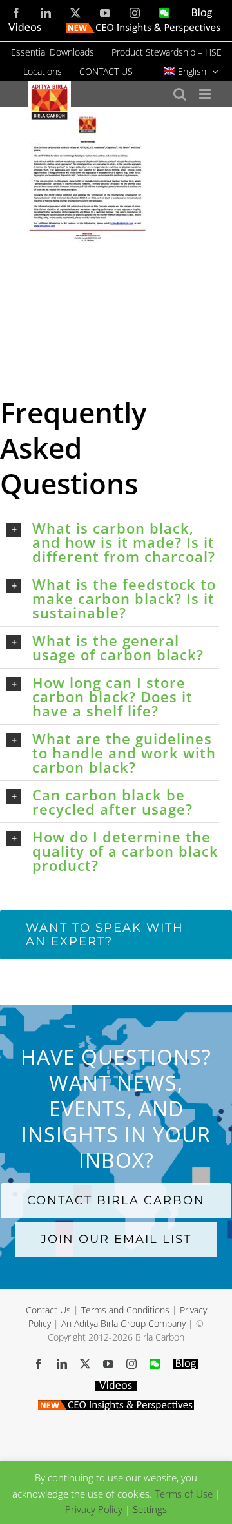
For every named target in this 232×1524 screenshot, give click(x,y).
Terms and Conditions (125, 1310)
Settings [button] (150, 1509)
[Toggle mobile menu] (206, 94)
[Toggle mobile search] (179, 94)
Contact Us (48, 1310)
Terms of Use (184, 1493)
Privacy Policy (93, 1509)
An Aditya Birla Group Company (123, 1323)
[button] (112, 542)
